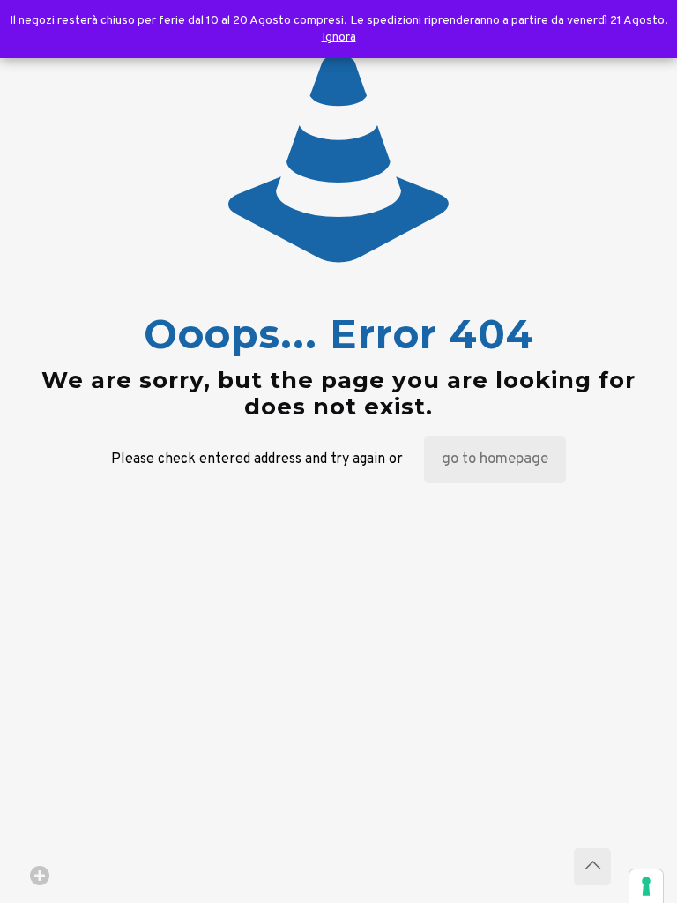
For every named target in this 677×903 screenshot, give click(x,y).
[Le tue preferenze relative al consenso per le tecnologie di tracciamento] (646, 886)
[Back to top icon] (592, 866)
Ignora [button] (339, 37)
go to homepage (495, 459)
